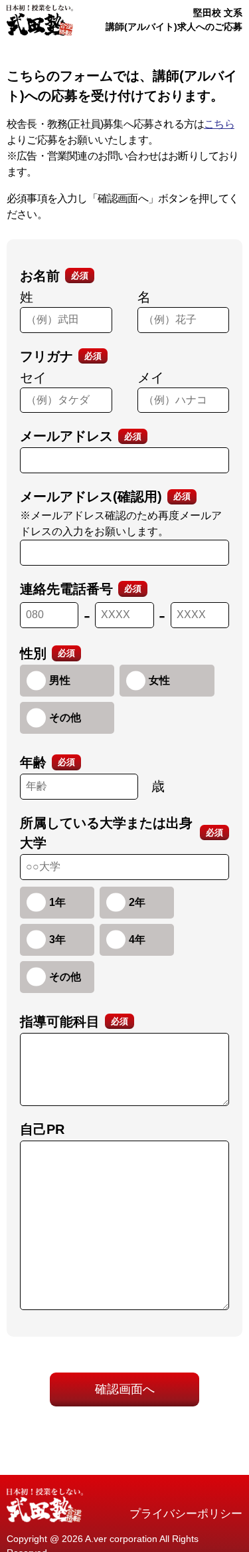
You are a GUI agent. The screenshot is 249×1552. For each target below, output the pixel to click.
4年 (137, 939)
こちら (219, 124)
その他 (65, 717)
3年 (57, 939)
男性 (59, 680)
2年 (137, 902)
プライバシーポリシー (185, 1513)
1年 (57, 902)
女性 (159, 680)
